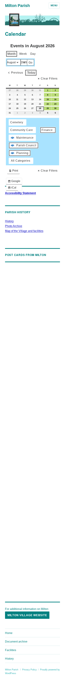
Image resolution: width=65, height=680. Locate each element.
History (9, 221)
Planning (22, 153)
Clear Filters (49, 78)
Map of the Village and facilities (24, 230)
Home (8, 633)
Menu (54, 5)
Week (23, 53)
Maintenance (25, 137)
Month (11, 53)
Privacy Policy (29, 669)
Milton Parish (17, 5)
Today (31, 72)
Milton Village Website (27, 615)
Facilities (10, 650)
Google (15, 182)
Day (33, 53)
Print (13, 171)
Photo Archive (13, 226)
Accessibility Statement (20, 193)
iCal (13, 188)
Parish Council (26, 145)
